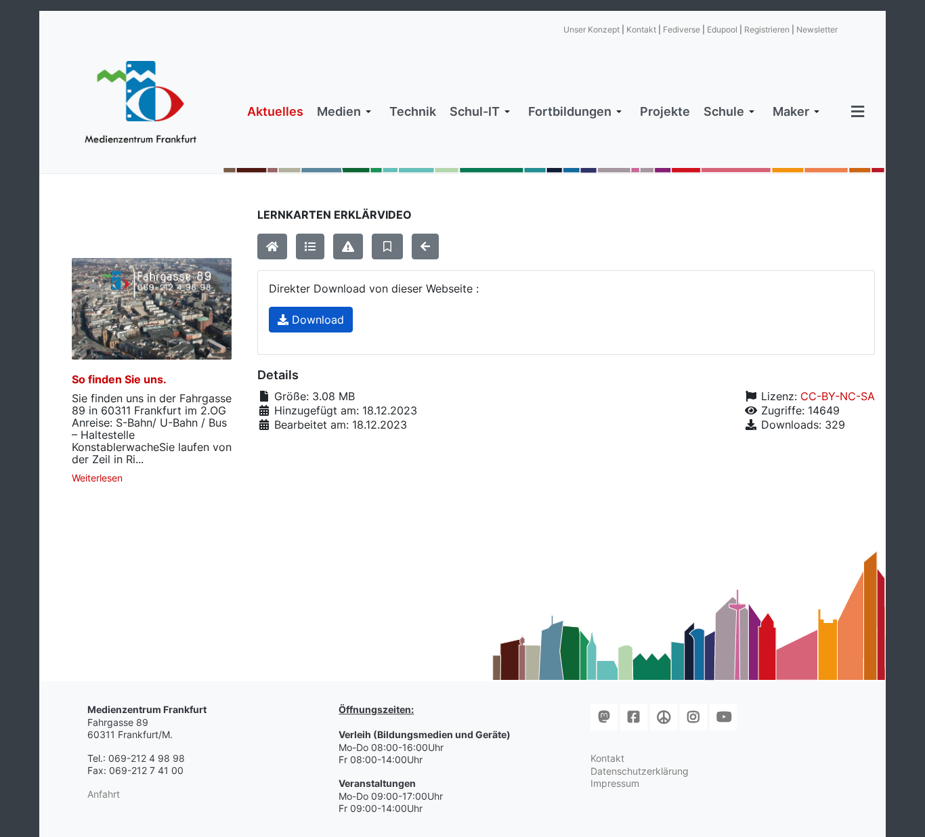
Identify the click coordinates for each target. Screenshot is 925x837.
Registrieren (767, 29)
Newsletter (817, 29)
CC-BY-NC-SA (837, 396)
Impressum (614, 783)
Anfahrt (103, 794)
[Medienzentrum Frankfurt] (140, 102)
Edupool (722, 29)
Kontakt (641, 29)
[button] (346, 111)
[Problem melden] (348, 246)
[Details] (310, 246)
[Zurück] (425, 246)
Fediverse (681, 29)
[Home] (272, 246)
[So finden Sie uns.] (152, 309)
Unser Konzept (591, 29)
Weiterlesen (97, 478)
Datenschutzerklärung (639, 771)
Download (316, 319)
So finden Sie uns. (119, 379)
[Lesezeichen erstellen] (387, 246)
